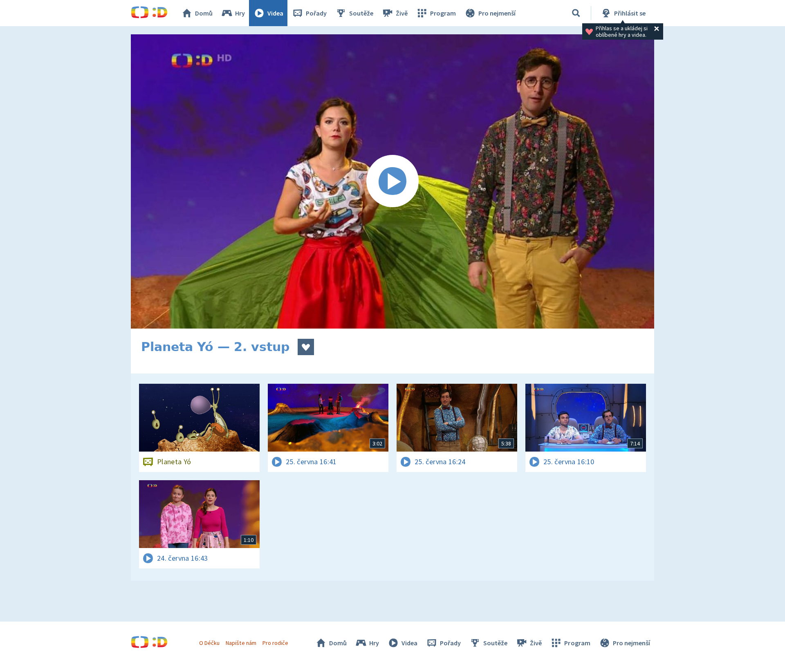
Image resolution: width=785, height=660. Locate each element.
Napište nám (241, 643)
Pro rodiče (275, 643)
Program (443, 13)
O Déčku (209, 643)
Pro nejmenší (497, 13)
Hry (240, 13)
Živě (402, 13)
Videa (275, 13)
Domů (204, 13)
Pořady (316, 13)
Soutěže (361, 13)
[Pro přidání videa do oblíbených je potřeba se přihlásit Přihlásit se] (306, 347)
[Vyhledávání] (576, 13)
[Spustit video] (392, 181)
